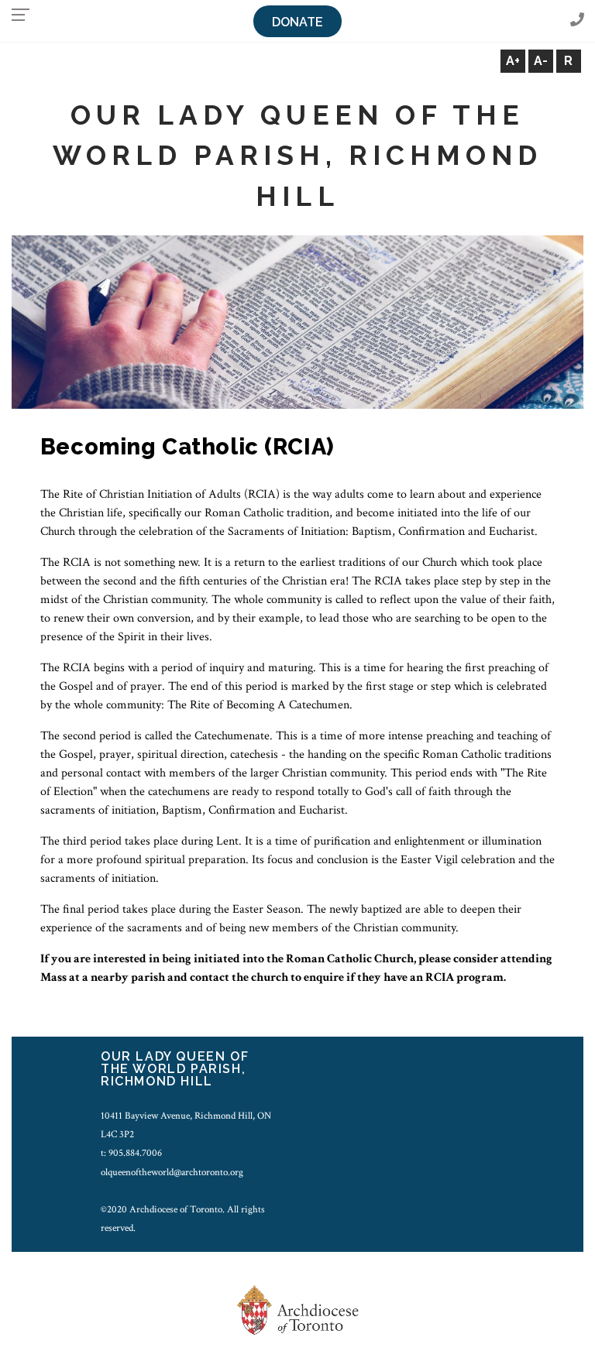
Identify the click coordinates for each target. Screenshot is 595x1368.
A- (541, 60)
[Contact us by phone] (577, 20)
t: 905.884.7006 (131, 1153)
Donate (297, 22)
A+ (513, 60)
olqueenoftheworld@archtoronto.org (172, 1172)
